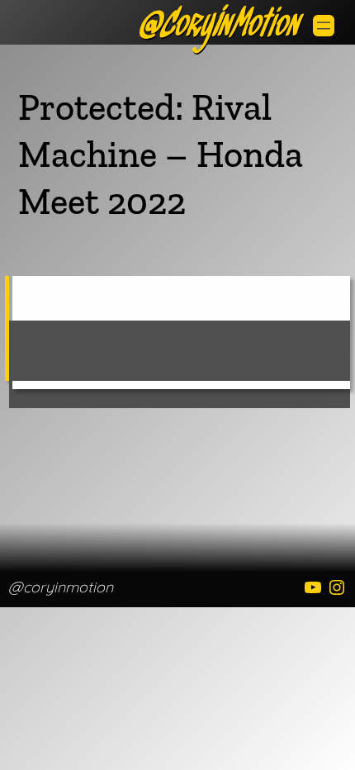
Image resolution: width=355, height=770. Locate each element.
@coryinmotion (60, 587)
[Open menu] (323, 25)
